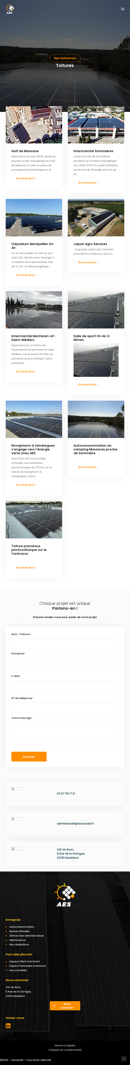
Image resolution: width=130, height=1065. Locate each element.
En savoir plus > (26, 178)
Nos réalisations (19, 944)
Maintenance (17, 940)
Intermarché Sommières (93, 151)
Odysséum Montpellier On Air (32, 246)
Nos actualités (18, 970)
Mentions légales (65, 1045)
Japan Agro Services (90, 244)
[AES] (10, 9)
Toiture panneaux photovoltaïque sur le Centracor (29, 550)
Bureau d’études (19, 931)
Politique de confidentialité (65, 1050)
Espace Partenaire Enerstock (27, 966)
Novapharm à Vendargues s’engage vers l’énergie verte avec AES (33, 449)
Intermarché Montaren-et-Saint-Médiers (33, 338)
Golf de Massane (25, 151)
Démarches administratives (26, 936)
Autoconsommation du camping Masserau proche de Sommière (95, 449)
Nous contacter (67, 1006)
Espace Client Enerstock (24, 961)
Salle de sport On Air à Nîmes (91, 338)
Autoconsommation (21, 927)
